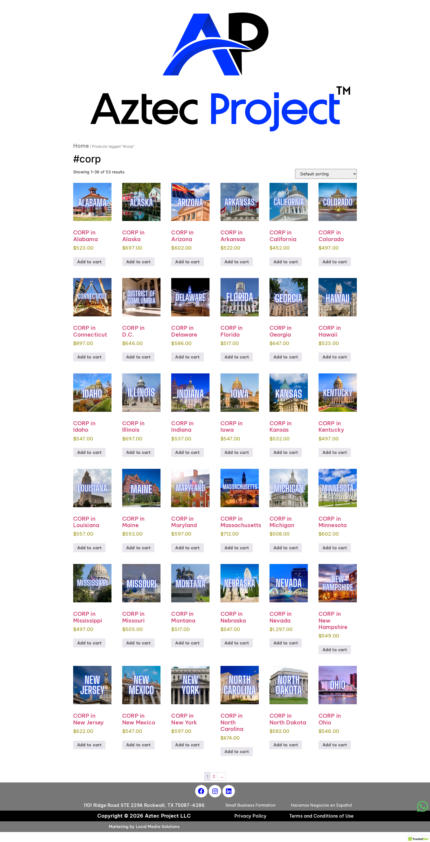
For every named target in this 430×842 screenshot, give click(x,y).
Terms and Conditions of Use (321, 816)
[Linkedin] (228, 791)
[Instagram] (215, 791)
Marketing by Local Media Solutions (144, 826)
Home (81, 145)
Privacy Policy (250, 816)
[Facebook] (201, 791)
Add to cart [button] (89, 261)
